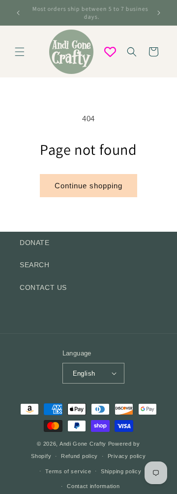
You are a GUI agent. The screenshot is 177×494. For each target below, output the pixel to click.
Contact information (93, 486)
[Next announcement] (159, 13)
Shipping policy (121, 471)
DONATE (35, 243)
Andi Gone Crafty (82, 444)
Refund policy (79, 456)
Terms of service (68, 471)
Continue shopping (88, 185)
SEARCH (35, 265)
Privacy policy (127, 456)
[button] (19, 52)
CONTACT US (43, 287)
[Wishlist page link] (110, 52)
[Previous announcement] (18, 13)
